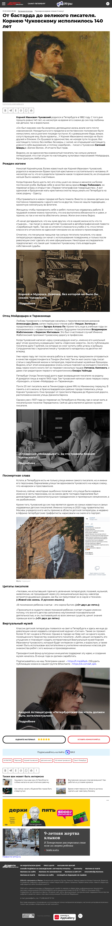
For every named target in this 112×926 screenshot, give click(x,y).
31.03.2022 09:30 (9, 11)
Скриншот (26, 581)
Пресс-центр (49, 866)
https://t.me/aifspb (78, 661)
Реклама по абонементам (50, 872)
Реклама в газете (92, 869)
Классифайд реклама (94, 872)
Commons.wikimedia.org (13, 104)
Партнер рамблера (43, 916)
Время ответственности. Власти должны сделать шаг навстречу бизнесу (85, 790)
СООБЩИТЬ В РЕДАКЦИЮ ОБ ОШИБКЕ (72, 875)
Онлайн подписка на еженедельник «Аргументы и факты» (45, 869)
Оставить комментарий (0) (89, 739)
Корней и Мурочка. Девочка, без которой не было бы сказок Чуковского (58, 296)
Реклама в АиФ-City (73, 872)
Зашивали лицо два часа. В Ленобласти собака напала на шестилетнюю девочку (31, 781)
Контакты (78, 869)
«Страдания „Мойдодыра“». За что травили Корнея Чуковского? (56, 455)
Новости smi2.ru (12, 856)
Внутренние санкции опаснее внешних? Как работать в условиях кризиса (87, 781)
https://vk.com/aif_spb (84, 664)
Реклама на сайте (28, 872)
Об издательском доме (30, 866)
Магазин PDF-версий (66, 866)
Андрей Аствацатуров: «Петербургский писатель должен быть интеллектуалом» (61, 714)
